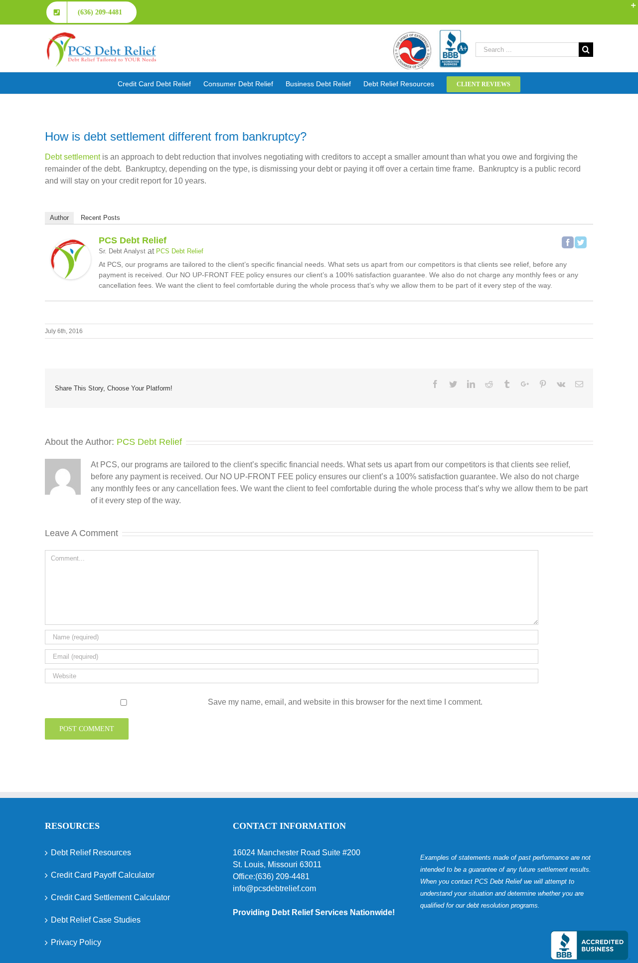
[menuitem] (160, 83)
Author (59, 217)
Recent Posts (100, 217)
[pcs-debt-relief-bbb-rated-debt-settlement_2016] (430, 33)
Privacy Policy (76, 942)
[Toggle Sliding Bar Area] (629, 9)
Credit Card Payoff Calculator (103, 875)
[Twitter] (581, 242)
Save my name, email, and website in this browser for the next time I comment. (345, 702)
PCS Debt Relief (132, 240)
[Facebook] (568, 242)
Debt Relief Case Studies (96, 920)
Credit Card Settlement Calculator (110, 897)
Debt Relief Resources (91, 852)
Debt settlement (72, 157)
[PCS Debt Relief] (71, 245)
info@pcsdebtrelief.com (274, 888)
